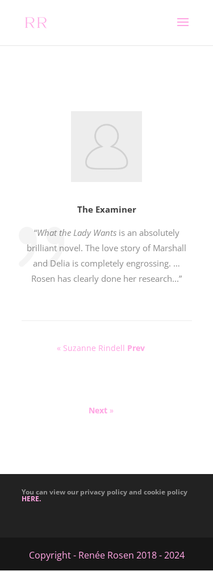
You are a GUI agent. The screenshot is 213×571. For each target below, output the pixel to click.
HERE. (31, 499)
